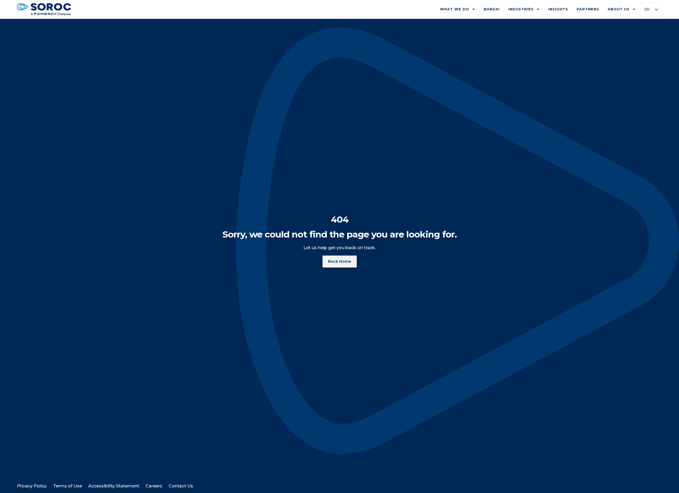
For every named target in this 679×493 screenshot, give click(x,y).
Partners (588, 9)
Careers (154, 485)
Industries (521, 9)
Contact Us (181, 485)
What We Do (454, 9)
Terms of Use (67, 485)
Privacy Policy (32, 485)
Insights (558, 9)
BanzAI (492, 9)
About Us (619, 9)
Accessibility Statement (113, 485)
